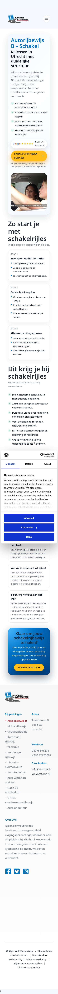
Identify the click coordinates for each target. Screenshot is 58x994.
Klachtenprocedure (29, 967)
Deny (29, 537)
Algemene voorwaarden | (29, 963)
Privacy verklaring (36, 959)
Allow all (29, 518)
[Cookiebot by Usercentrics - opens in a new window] (41, 455)
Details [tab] (29, 463)
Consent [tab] (10, 463)
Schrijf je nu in (29, 667)
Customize (27, 527)
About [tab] (47, 463)
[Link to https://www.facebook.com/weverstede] (6, 871)
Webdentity (15, 959)
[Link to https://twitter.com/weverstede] (14, 871)
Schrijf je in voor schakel (29, 156)
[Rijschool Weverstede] (24, 18)
